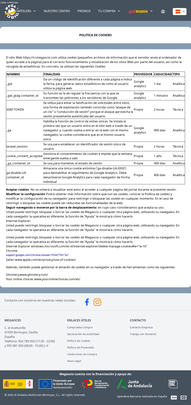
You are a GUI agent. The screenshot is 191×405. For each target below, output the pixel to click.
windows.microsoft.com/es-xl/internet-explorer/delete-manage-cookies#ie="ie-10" (88, 246)
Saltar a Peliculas (9, 2)
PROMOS (84, 11)
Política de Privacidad (80, 347)
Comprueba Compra (80, 327)
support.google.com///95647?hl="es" (37, 255)
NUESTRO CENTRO (57, 11)
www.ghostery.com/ (34, 275)
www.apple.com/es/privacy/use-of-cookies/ (45, 260)
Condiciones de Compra (82, 354)
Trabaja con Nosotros (143, 334)
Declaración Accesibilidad (83, 334)
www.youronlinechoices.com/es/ (57, 279)
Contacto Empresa (141, 327)
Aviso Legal (74, 361)
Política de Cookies (78, 341)
